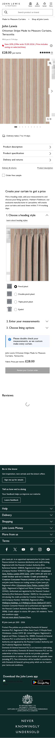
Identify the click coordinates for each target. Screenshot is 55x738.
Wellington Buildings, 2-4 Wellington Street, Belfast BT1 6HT (26, 603)
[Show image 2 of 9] (52, 91)
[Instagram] (40, 550)
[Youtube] (23, 550)
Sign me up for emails (13, 480)
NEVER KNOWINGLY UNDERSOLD (27, 726)
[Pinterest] (31, 550)
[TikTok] (48, 550)
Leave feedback (11, 500)
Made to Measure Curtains (14, 19)
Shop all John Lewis (40, 19)
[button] (51, 4)
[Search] (6, 12)
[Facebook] (6, 550)
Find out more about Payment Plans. (16, 617)
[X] (15, 550)
